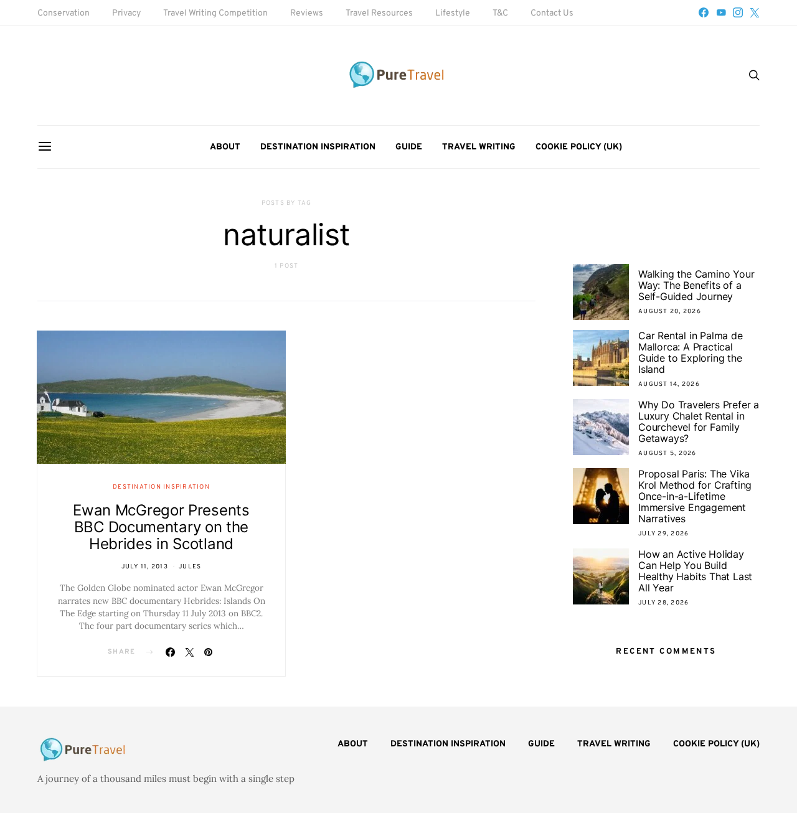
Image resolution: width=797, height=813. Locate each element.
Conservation (63, 13)
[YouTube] (721, 12)
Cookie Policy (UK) (578, 147)
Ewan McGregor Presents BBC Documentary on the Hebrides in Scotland (161, 527)
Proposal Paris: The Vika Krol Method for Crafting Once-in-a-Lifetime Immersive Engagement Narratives (695, 496)
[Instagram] (738, 12)
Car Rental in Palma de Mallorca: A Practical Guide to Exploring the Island (690, 352)
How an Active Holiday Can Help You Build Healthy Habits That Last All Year (695, 571)
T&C (500, 13)
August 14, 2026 (669, 384)
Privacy (126, 13)
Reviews (306, 13)
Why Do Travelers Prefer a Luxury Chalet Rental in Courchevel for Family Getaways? (698, 421)
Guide (408, 147)
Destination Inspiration (317, 147)
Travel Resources (379, 13)
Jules (190, 567)
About (225, 147)
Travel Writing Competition (215, 13)
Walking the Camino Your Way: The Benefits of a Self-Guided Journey (696, 285)
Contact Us (552, 13)
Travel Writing (479, 147)
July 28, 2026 (663, 603)
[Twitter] (755, 12)
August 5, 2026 (667, 453)
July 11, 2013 (144, 567)
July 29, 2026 (663, 534)
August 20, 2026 (669, 312)
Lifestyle (452, 13)
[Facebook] (704, 12)
